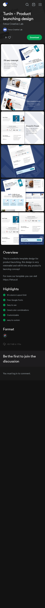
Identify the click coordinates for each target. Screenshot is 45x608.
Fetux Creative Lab (15, 29)
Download (34, 37)
